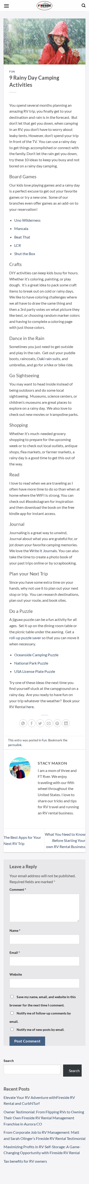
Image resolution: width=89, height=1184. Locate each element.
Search (9, 1061)
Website (15, 974)
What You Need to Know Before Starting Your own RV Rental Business (65, 840)
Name (14, 930)
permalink (15, 745)
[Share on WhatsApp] (23, 723)
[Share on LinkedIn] (66, 723)
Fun (12, 71)
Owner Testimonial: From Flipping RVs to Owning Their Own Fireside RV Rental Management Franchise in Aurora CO (44, 1118)
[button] (6, 6)
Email (14, 952)
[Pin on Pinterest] (57, 723)
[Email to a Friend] (49, 723)
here (30, 706)
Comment (17, 889)
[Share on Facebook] (32, 723)
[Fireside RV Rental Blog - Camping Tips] (44, 5)
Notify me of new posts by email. (40, 1030)
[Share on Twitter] (40, 723)
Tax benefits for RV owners (25, 1161)
